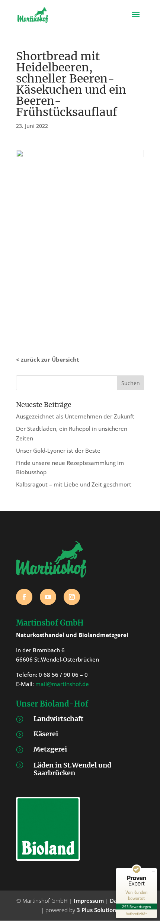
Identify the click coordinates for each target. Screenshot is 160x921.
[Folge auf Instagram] (72, 597)
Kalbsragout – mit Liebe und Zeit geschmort (73, 484)
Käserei (45, 734)
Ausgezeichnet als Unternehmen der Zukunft (75, 416)
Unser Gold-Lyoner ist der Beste (58, 450)
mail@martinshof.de (62, 684)
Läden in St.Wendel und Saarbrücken (72, 769)
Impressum (89, 900)
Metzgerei (50, 749)
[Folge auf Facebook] (24, 597)
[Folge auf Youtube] (48, 597)
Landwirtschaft (58, 718)
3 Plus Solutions (98, 910)
